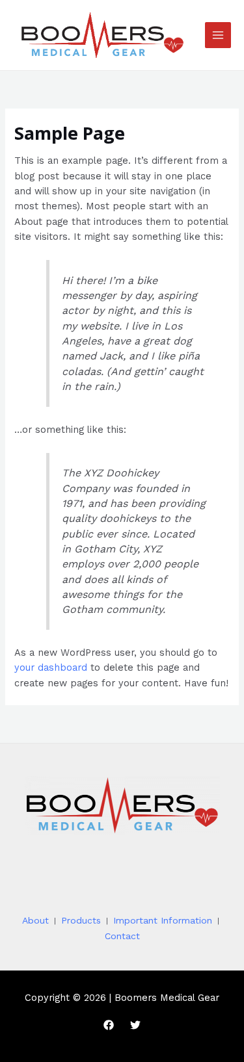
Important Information (162, 920)
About (35, 920)
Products (81, 920)
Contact (122, 936)
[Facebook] (108, 1025)
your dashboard (50, 667)
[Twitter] (135, 1025)
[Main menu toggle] (218, 35)
